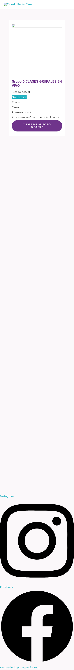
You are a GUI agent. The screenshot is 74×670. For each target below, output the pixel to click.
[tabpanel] (37, 125)
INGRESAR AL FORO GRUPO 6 (37, 126)
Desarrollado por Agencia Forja (20, 667)
